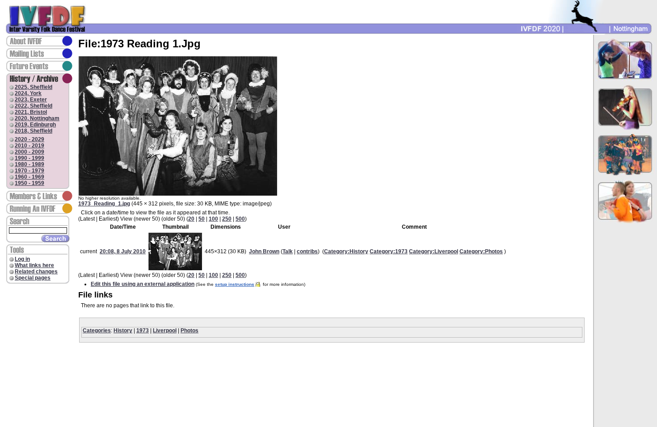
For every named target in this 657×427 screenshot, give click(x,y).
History (123, 330)
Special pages (33, 278)
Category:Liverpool (433, 251)
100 (213, 219)
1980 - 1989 (29, 164)
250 (227, 219)
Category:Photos (481, 251)
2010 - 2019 (29, 145)
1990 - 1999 (29, 158)
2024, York (28, 93)
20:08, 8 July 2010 (123, 251)
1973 (142, 330)
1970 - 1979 (29, 170)
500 (240, 219)
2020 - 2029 (29, 139)
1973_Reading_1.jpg (104, 204)
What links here (34, 265)
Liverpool (165, 330)
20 (191, 219)
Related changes (36, 271)
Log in (22, 259)
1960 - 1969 (29, 177)
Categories (97, 330)
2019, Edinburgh (35, 124)
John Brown (264, 251)
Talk (287, 251)
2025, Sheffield (33, 87)
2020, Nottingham (37, 118)
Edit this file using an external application (142, 284)
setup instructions (234, 284)
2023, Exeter (31, 99)
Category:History (346, 251)
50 (201, 219)
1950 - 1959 (29, 183)
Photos (189, 330)
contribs (307, 251)
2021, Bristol (31, 112)
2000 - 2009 (29, 152)
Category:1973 (389, 251)
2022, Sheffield (33, 106)
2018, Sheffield (33, 131)
